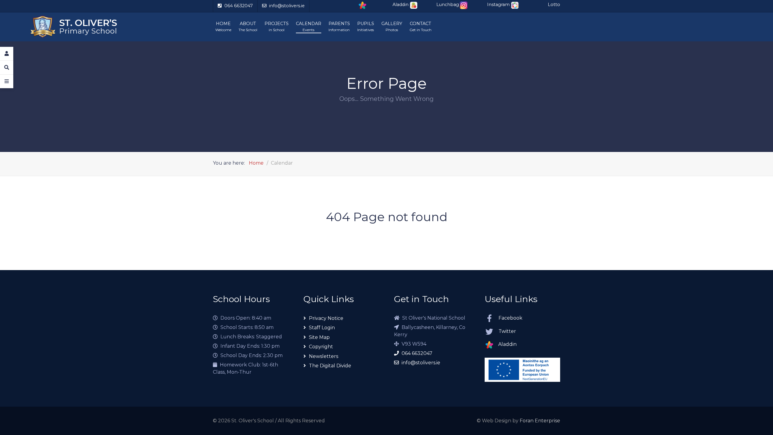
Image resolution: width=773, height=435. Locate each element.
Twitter (507, 331)
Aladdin (507, 344)
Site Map (319, 337)
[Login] (6, 54)
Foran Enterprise (540, 421)
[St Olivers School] (113, 26)
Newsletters (323, 356)
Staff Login (322, 327)
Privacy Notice (326, 318)
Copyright (321, 347)
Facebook (510, 318)
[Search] (6, 68)
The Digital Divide (330, 366)
